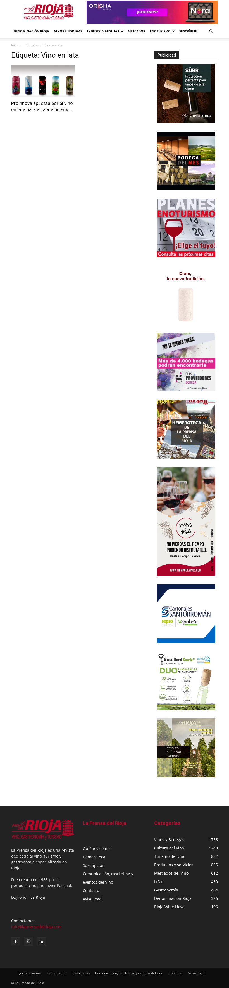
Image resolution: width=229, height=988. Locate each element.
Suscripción (93, 865)
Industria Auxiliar (103, 31)
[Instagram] (28, 941)
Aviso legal (92, 899)
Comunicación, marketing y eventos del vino (129, 973)
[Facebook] (15, 941)
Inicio (15, 45)
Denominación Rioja (31, 31)
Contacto (91, 890)
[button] (211, 31)
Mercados (136, 31)
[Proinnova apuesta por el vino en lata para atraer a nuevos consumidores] (43, 81)
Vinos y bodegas (68, 31)
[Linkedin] (41, 941)
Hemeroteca (94, 857)
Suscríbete (188, 31)
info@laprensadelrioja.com (36, 926)
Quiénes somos (97, 848)
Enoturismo (160, 31)
